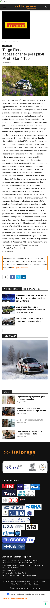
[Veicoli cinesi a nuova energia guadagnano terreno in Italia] (8, 321)
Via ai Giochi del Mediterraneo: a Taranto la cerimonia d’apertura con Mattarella (31, 298)
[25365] (25, 359)
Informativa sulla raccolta (15, 598)
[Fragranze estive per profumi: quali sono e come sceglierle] (8, 400)
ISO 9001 (37, 581)
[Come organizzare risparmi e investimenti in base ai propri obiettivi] (8, 411)
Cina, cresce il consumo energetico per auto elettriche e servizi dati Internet (30, 310)
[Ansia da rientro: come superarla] (8, 423)
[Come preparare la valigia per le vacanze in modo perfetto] (8, 434)
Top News (6, 301)
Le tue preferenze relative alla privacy (27, 594)
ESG (43, 581)
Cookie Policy (27, 584)
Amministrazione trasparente (21, 581)
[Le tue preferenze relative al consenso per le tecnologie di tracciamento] (45, 603)
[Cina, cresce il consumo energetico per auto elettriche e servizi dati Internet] (8, 310)
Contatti (36, 584)
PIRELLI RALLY (13, 42)
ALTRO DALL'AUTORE (31, 289)
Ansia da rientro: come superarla (30, 420)
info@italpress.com (20, 268)
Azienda (6, 581)
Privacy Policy (15, 584)
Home (4, 42)
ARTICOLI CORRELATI (12, 289)
